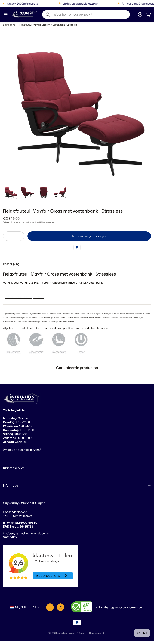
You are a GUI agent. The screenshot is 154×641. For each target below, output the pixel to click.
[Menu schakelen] (5, 14)
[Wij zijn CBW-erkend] (81, 607)
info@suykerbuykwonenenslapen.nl (26, 533)
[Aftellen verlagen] (6, 236)
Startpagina (9, 24)
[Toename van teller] (20, 236)
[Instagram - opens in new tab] (60, 607)
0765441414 (10, 537)
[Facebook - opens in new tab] (50, 607)
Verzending (26, 222)
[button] (86, 14)
